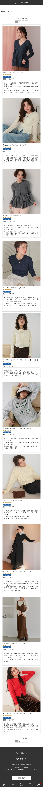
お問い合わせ (18, 767)
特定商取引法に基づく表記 (24, 769)
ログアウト (36, 769)
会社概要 (26, 767)
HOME (3, 11)
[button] (26, 21)
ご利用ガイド (15, 764)
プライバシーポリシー (9, 769)
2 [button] (19, 21)
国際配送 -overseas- (26, 764)
